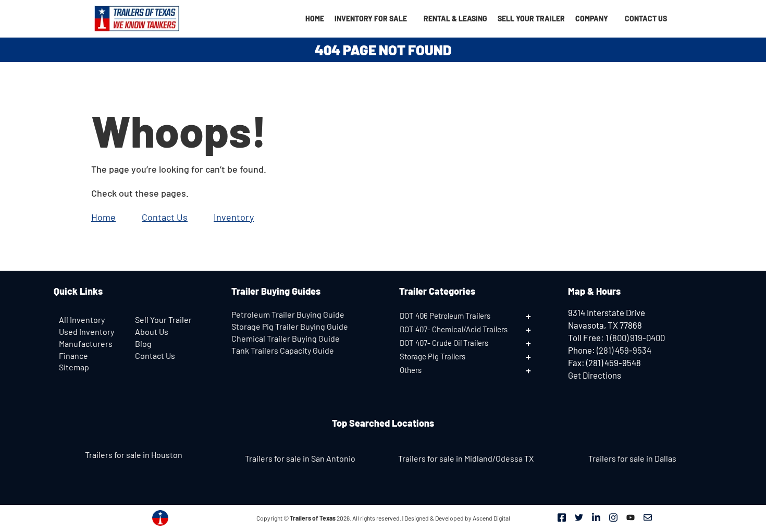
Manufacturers (86, 343)
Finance (73, 355)
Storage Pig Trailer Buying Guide (289, 326)
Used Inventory (86, 331)
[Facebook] (562, 516)
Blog (143, 343)
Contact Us (646, 18)
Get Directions (594, 375)
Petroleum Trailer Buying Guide (287, 314)
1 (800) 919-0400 (635, 337)
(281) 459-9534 (624, 350)
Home (314, 18)
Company (591, 18)
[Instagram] (613, 516)
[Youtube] (630, 516)
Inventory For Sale (371, 18)
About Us (151, 331)
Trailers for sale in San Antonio (300, 458)
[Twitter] (579, 516)
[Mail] (648, 516)
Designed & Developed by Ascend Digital (457, 518)
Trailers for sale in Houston (133, 455)
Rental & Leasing (455, 18)
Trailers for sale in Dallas (632, 458)
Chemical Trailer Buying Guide (285, 338)
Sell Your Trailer (531, 18)
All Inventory (82, 319)
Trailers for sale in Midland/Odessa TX (466, 458)
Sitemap (74, 367)
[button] (473, 315)
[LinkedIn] (596, 516)
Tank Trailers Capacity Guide (282, 350)
